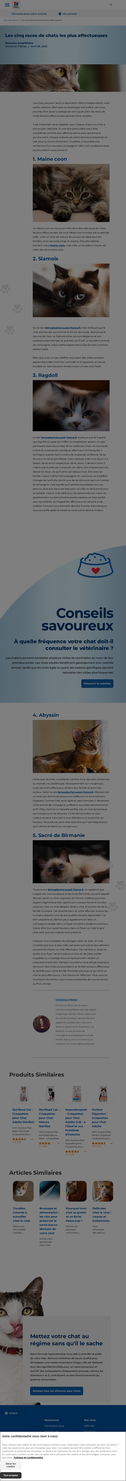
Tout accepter (10, 1475)
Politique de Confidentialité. (28, 1457)
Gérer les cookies (11, 1465)
